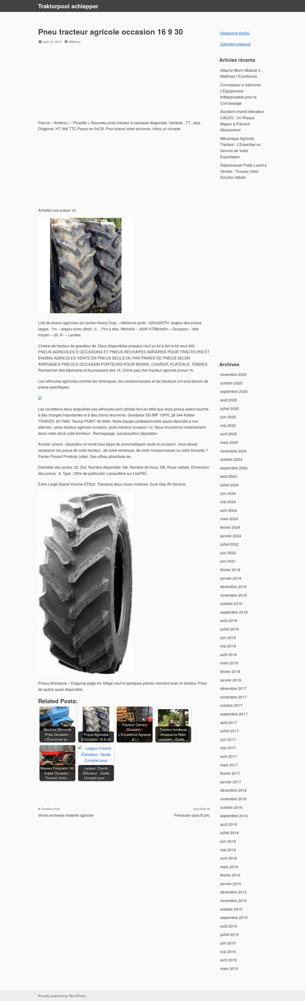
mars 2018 (229, 663)
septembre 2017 (234, 714)
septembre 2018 (234, 612)
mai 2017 (228, 747)
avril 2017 (228, 756)
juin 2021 (228, 561)
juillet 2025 (229, 408)
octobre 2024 (231, 459)
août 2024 (228, 476)
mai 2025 (228, 425)
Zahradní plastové (235, 44)
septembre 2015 (234, 917)
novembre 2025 (233, 374)
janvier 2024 (230, 536)
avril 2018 (228, 654)
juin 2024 (228, 493)
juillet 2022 (229, 544)
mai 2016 (228, 849)
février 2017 (230, 773)
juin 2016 (228, 841)
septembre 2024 (234, 468)
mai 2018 (228, 646)
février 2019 (230, 569)
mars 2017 (229, 765)
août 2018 (228, 620)
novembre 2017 (233, 697)
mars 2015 (229, 968)
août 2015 (228, 926)
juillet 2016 (229, 832)
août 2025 (228, 400)
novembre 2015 (233, 900)
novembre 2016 (233, 798)
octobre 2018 (231, 603)
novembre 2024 (233, 451)
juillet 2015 (229, 934)
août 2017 (228, 722)
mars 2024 (229, 518)
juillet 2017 (229, 731)
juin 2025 (228, 417)
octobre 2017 (231, 705)
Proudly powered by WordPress (62, 995)
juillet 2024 (229, 485)
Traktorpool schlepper (68, 6)
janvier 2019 (230, 578)
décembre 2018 (233, 586)
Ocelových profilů (234, 33)
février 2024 (230, 527)
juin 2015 (228, 943)
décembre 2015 (233, 892)
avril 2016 (228, 858)
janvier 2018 (230, 680)
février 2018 (230, 671)
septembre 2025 (234, 391)
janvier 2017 (230, 782)
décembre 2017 (233, 688)
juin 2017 (228, 739)
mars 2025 (229, 442)
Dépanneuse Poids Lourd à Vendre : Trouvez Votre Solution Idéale (243, 171)
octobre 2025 (231, 383)
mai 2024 (228, 501)
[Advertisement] (124, 82)
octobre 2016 (231, 807)
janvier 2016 (230, 883)
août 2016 (228, 824)
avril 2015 (228, 960)
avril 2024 (228, 510)
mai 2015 (228, 951)
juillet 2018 (229, 629)
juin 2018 (228, 637)
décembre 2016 (233, 790)
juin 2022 (228, 552)
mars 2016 (229, 866)
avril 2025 (228, 433)
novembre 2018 (233, 595)
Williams (75, 41)
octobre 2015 (231, 909)
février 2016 (230, 875)
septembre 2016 (234, 815)
